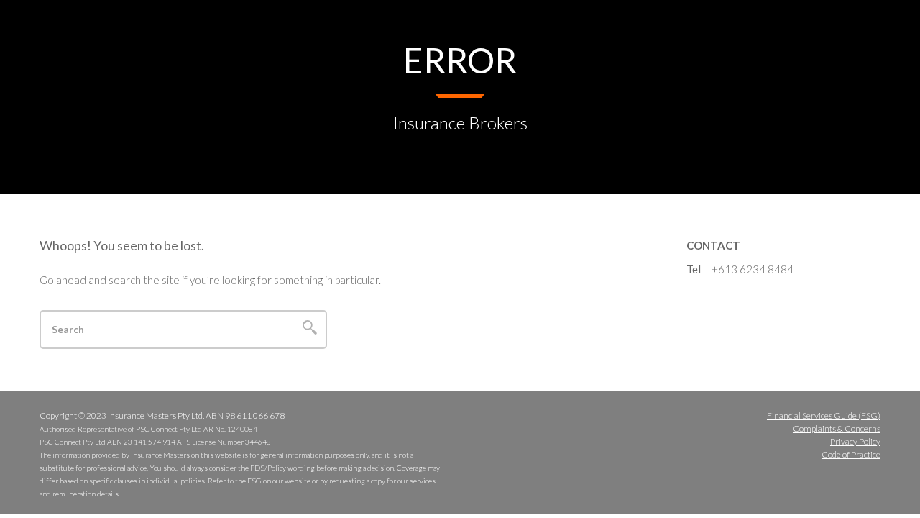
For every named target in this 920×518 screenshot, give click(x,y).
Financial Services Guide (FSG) (823, 415)
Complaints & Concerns (836, 428)
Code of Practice (851, 454)
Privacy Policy (855, 441)
